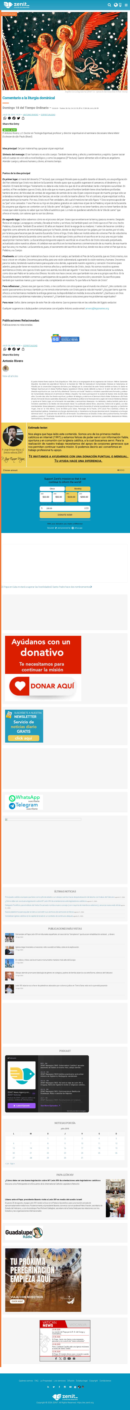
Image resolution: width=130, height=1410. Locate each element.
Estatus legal (81, 1381)
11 (99, 1143)
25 (99, 1153)
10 (82, 1143)
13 (14, 1148)
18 (99, 1148)
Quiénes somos (26, 1381)
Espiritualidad (9, 14)
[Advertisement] (65, 566)
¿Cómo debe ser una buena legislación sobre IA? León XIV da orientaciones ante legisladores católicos (46, 901)
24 (82, 1153)
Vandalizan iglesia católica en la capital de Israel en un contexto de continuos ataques (39, 916)
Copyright (93, 1381)
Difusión (70, 1381)
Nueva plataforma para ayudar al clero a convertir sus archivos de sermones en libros (39, 912)
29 (48, 1158)
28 (31, 1158)
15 (48, 1148)
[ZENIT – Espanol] (36, 5)
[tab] (52, 1324)
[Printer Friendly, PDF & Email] (10, 129)
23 (65, 1153)
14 (31, 1148)
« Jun (7, 1164)
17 (82, 1148)
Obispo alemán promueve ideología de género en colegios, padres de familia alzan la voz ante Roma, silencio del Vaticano (63, 973)
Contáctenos (105, 1381)
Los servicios (60, 1381)
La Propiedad (46, 1381)
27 (14, 1158)
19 (116, 1148)
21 (31, 1153)
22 (48, 1153)
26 (116, 1153)
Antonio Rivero (30, 115)
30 (65, 1158)
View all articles (10, 376)
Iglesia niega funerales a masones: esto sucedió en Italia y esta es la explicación (47, 947)
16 (65, 1148)
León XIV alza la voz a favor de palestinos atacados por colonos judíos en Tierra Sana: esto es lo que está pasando (61, 986)
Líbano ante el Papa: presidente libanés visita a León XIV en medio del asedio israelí (43, 1199)
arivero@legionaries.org (97, 308)
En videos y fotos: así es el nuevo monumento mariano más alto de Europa (45, 960)
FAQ (36, 1381)
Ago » (12, 1164)
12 (116, 1143)
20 (14, 1153)
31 (82, 1158)
